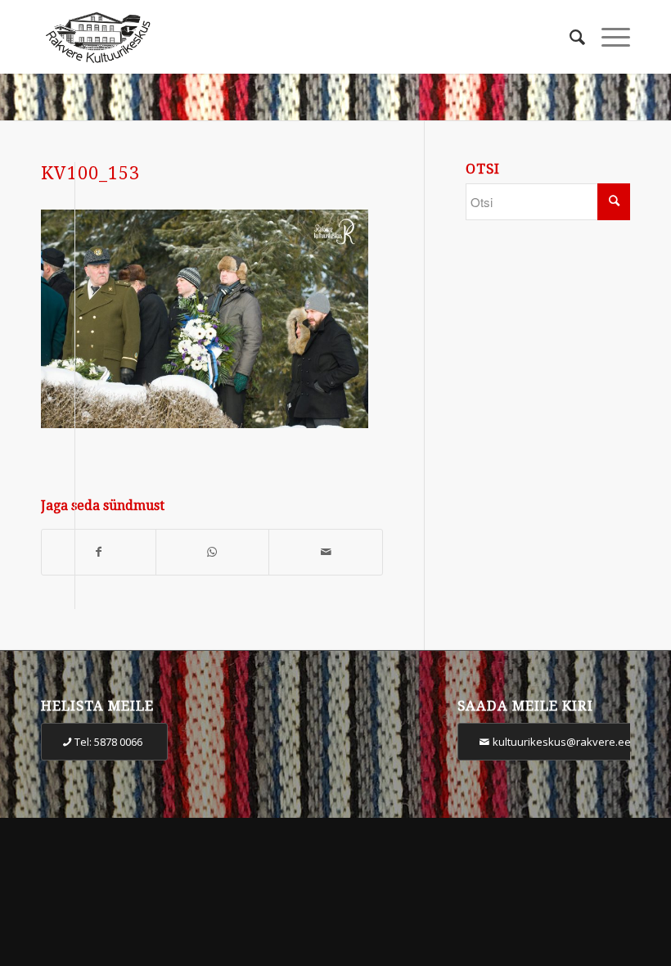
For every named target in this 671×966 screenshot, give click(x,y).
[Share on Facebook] (98, 552)
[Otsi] (569, 37)
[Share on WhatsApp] (212, 552)
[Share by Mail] (325, 552)
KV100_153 (90, 173)
